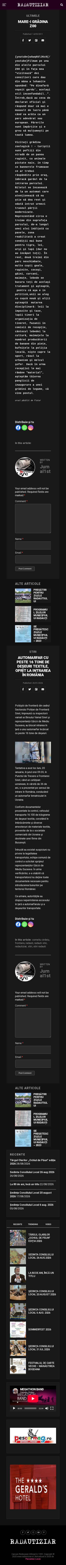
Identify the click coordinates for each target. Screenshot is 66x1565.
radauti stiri (40, 943)
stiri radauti (39, 946)
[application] (33, 1398)
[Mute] (46, 1408)
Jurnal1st (45, 469)
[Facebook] (18, 427)
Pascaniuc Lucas (33, 1559)
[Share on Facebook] (23, 40)
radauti (29, 943)
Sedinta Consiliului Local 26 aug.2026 (32, 1172)
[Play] (14, 1408)
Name (19, 539)
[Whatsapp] (24, 427)
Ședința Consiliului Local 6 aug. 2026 (31, 1204)
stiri (30, 946)
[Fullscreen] (52, 1408)
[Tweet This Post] (30, 40)
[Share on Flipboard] (36, 40)
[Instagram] (30, 427)
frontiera (20, 943)
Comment (21, 501)
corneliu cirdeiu (40, 940)
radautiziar (21, 946)
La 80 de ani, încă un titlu (24, 1184)
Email (19, 552)
